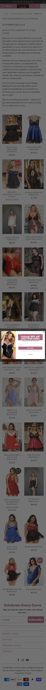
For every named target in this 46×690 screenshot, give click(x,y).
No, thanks (30, 354)
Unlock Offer (30, 348)
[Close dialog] (43, 332)
